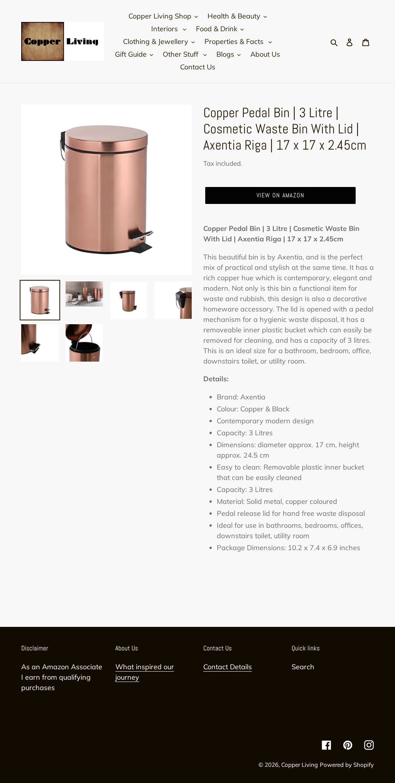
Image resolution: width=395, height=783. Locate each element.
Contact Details (227, 666)
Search (303, 666)
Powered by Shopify (347, 764)
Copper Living (299, 764)
